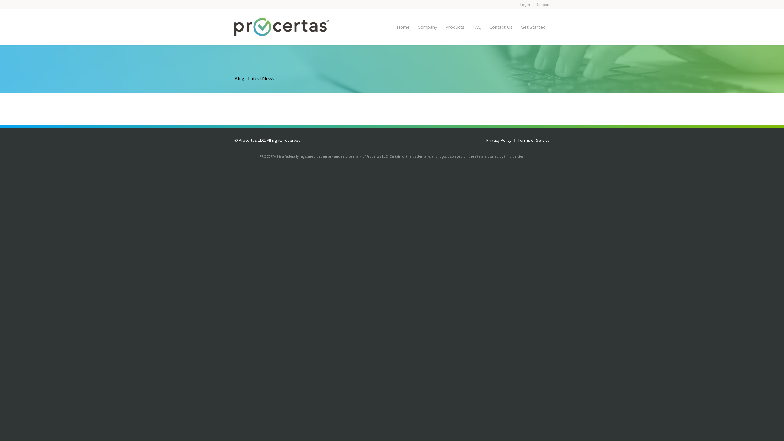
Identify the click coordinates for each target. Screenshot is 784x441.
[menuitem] (403, 27)
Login (525, 4)
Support (543, 4)
